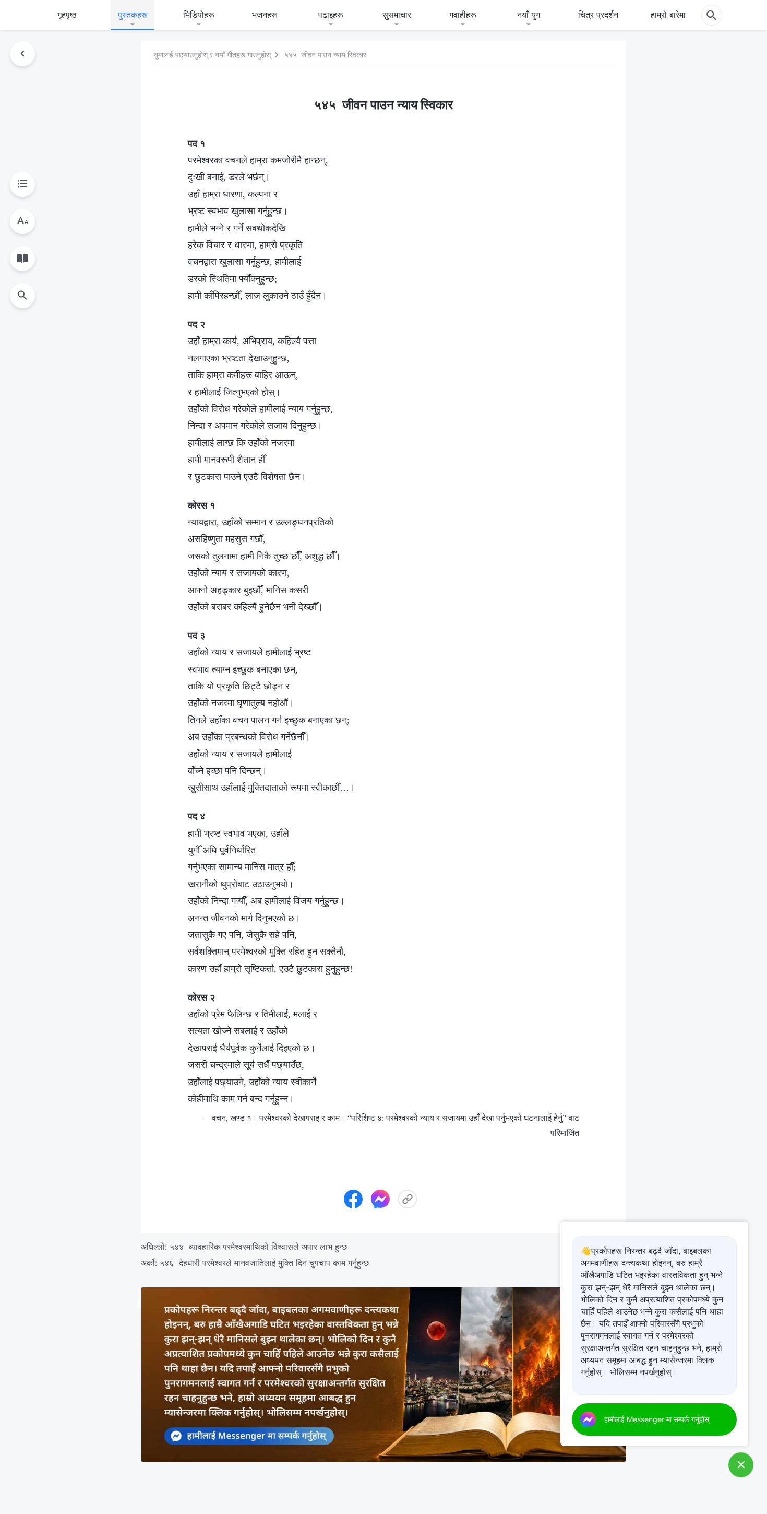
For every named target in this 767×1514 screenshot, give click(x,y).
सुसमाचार (396, 14)
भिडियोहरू (198, 14)
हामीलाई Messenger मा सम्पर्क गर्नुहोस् (656, 1419)
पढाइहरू (330, 14)
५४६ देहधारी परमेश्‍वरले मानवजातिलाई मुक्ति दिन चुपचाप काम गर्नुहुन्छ (264, 1263)
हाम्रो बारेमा (668, 14)
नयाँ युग (528, 14)
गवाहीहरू (462, 14)
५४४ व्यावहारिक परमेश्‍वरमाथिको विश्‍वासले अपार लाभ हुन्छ (258, 1246)
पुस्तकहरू (133, 14)
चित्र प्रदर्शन (598, 14)
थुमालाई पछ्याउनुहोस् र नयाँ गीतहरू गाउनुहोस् (212, 55)
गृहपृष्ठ (67, 14)
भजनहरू (265, 14)
